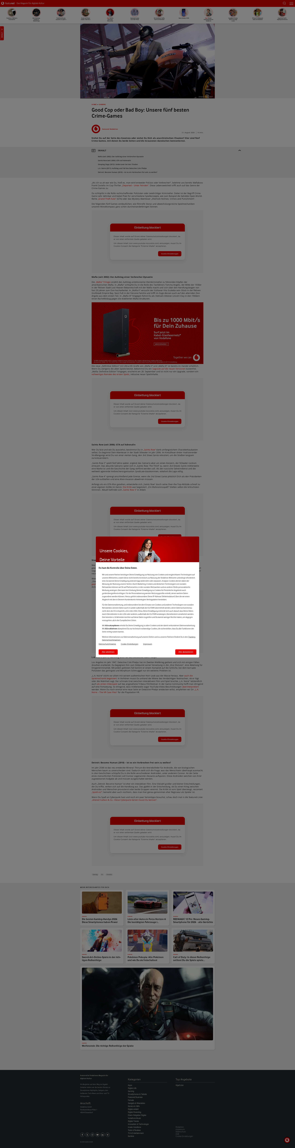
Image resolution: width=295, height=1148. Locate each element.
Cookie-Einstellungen (129, 644)
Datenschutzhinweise (107, 644)
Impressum (147, 644)
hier (138, 581)
